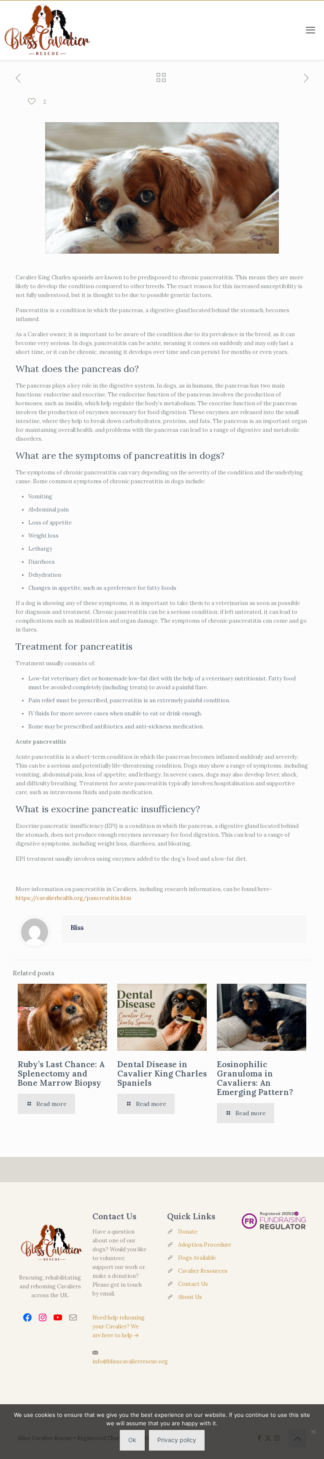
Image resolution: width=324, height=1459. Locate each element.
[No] (313, 1431)
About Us (190, 1297)
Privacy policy (176, 1439)
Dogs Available (197, 1257)
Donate (187, 1231)
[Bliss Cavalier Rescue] (45, 29)
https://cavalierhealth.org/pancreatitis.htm (73, 898)
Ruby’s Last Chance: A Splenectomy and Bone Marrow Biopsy (61, 1073)
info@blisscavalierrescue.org (130, 1361)
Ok (132, 1439)
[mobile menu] (310, 30)
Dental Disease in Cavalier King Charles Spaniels (162, 1073)
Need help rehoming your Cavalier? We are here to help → (118, 1326)
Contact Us (193, 1284)
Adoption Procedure (204, 1244)
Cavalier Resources (202, 1270)
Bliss (77, 928)
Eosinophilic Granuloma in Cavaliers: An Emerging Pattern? (255, 1078)
